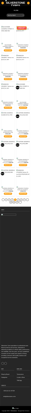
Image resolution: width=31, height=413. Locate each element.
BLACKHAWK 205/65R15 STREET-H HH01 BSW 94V (23, 103)
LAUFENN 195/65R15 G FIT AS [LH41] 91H (8, 160)
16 (14, 202)
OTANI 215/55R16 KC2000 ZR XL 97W (8, 131)
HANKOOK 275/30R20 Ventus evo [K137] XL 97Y (23, 45)
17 (17, 202)
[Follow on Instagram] (5, 363)
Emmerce (27, 410)
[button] (2, 3)
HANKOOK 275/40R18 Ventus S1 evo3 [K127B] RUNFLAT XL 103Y (23, 189)
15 (10, 202)
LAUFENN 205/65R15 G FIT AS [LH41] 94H (23, 131)
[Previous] (3, 199)
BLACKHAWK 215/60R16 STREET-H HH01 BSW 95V (8, 45)
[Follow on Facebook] (2, 363)
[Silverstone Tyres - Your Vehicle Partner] (15, 3)
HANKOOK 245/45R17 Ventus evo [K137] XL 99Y (8, 74)
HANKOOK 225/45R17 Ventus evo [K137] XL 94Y (8, 103)
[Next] (20, 202)
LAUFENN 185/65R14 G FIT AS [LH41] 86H (8, 189)
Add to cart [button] (8, 50)
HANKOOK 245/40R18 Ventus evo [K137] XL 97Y (23, 74)
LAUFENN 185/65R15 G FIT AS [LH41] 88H (23, 160)
